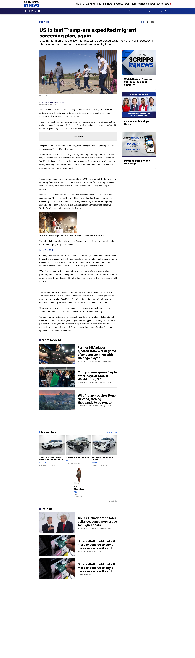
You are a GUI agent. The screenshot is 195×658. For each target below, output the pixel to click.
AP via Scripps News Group (53, 102)
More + (166, 11)
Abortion (118, 11)
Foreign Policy (157, 11)
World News (122, 4)
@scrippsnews (39, 11)
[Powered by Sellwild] (114, 501)
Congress (138, 11)
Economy (147, 11)
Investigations (139, 4)
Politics (101, 4)
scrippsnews (26, 11)
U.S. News (91, 4)
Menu (79, 4)
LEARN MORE (46, 249)
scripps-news (32, 11)
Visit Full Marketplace (109, 432)
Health (111, 4)
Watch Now (163, 4)
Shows (152, 4)
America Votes (128, 11)
